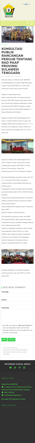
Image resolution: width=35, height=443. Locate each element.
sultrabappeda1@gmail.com (13, 395)
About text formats (24, 325)
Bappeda (4, 45)
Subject (4, 300)
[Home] (8, 10)
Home (4, 348)
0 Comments (18, 76)
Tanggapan (5, 308)
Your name (4, 292)
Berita (9, 348)
